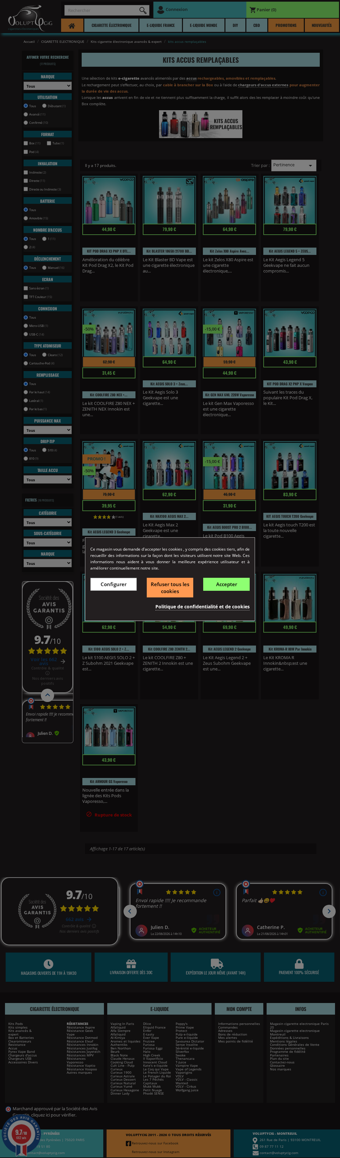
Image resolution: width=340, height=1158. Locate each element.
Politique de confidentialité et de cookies (202, 606)
